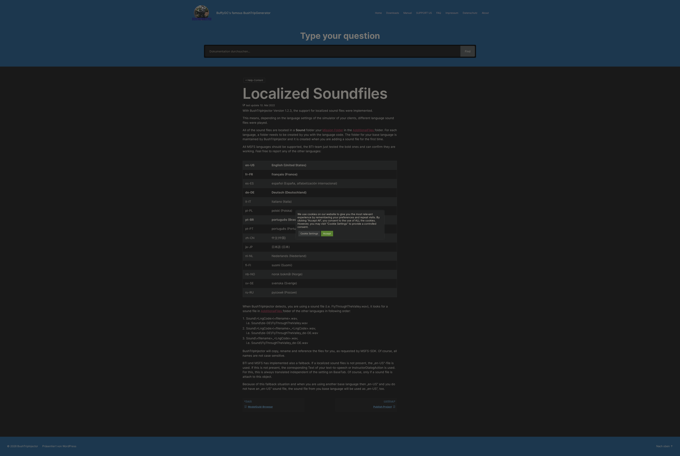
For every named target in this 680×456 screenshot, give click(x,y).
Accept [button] (327, 233)
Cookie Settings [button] (309, 233)
